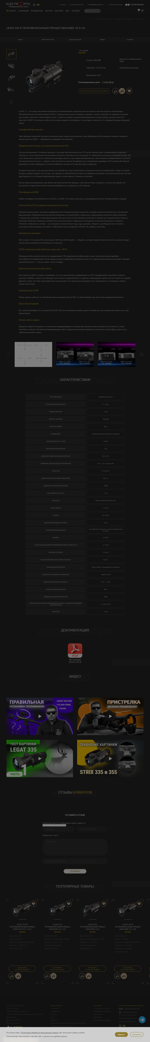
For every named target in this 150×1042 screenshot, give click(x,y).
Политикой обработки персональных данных (39, 1033)
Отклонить (136, 1034)
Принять (121, 1034)
